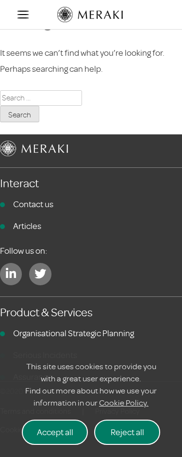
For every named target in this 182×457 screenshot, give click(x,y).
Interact (19, 183)
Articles (27, 226)
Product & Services (46, 312)
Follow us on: (23, 251)
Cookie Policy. (124, 403)
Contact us (33, 204)
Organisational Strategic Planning (73, 333)
